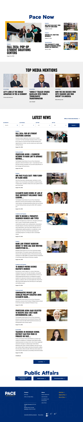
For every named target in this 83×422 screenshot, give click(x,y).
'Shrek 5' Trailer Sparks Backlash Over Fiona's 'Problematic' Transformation (39, 95)
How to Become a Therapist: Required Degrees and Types (27, 217)
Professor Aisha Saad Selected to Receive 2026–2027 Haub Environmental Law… (28, 312)
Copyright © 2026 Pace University (30, 414)
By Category (22, 122)
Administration (45, 396)
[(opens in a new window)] (57, 335)
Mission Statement (45, 394)
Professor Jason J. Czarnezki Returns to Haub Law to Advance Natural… (29, 156)
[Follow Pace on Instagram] (55, 414)
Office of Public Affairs (28, 396)
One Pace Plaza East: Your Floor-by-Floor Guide (52, 26)
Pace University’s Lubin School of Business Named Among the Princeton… (53, 45)
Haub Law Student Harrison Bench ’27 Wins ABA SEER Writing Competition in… (29, 245)
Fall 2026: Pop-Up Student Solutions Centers (19, 50)
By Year (53, 122)
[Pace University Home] (10, 394)
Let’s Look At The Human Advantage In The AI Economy (15, 92)
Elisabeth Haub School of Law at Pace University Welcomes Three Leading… (29, 195)
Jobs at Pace (44, 402)
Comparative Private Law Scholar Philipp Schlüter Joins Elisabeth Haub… (28, 294)
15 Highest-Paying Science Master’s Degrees (26, 267)
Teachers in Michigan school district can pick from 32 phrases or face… (27, 334)
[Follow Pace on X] (51, 414)
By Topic (37, 122)
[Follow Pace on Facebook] (47, 414)
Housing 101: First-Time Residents (52, 35)
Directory (26, 394)
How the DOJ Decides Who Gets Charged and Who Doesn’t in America (65, 94)
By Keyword (5, 122)
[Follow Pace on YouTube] (47, 416)
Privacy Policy (40, 414)
